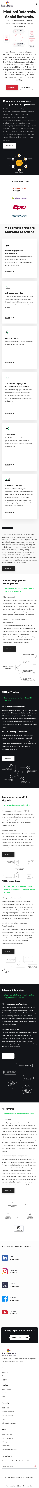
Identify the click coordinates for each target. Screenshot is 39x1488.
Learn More (9, 272)
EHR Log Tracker (7, 1415)
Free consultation (20, 1337)
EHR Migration (6, 1442)
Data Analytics (7, 1434)
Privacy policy (28, 1486)
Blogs (3, 1397)
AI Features (6, 1446)
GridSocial (5, 1408)
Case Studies (6, 1389)
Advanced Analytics (9, 1423)
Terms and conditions (13, 1486)
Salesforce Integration (9, 1449)
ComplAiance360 (8, 1412)
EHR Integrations (7, 1438)
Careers (4, 1376)
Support (4, 1380)
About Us (5, 1372)
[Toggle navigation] (36, 4)
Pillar (3, 1419)
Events (4, 1393)
